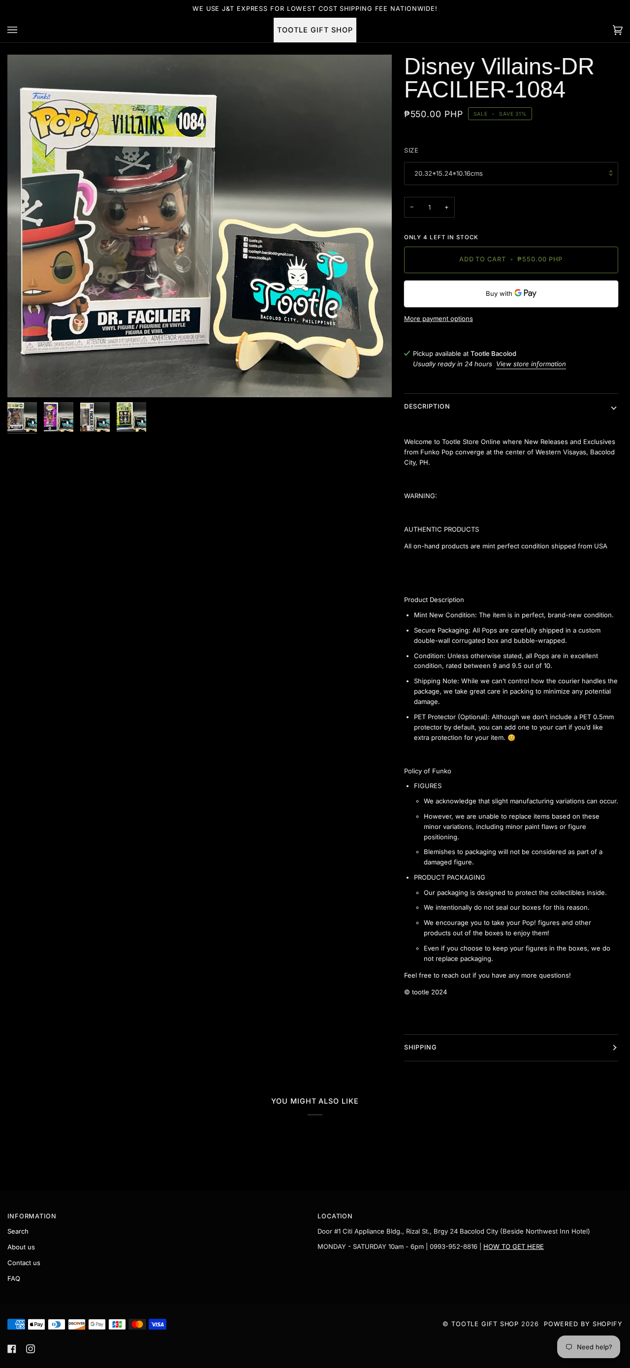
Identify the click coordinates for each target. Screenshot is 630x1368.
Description (427, 406)
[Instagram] (30, 1348)
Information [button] (32, 1216)
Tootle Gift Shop (485, 1324)
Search (18, 1231)
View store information (531, 364)
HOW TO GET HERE (513, 1246)
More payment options (438, 318)
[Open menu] (22, 30)
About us (21, 1247)
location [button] (335, 1216)
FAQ (13, 1278)
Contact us (23, 1263)
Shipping (420, 1047)
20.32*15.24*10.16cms (448, 173)
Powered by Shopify (583, 1324)
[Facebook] (11, 1348)
